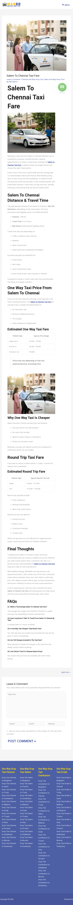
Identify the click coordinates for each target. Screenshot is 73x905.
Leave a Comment (13, 79)
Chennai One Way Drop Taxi (32, 79)
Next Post (66, 672)
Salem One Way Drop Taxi (54, 79)
